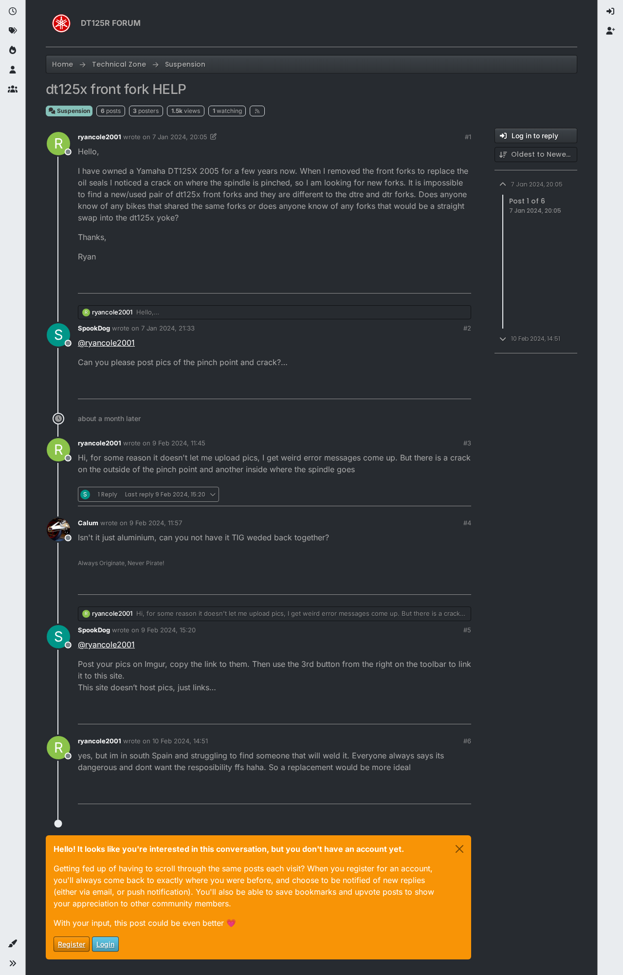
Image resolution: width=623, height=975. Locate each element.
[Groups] (12, 89)
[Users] (12, 70)
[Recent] (12, 11)
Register (71, 944)
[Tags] (12, 31)
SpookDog (94, 328)
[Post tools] (463, 281)
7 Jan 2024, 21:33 (168, 328)
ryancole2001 (99, 137)
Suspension (72, 110)
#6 (467, 741)
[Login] (610, 11)
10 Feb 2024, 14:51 (180, 741)
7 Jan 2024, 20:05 (179, 137)
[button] (12, 944)
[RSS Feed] (257, 111)
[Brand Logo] (61, 23)
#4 (467, 523)
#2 (467, 328)
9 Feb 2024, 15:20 (168, 630)
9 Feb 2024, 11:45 (178, 443)
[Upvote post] (409, 281)
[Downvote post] (443, 281)
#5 (467, 630)
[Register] (610, 31)
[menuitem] (610, 11)
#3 (467, 443)
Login (105, 944)
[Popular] (12, 50)
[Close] (459, 849)
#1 (468, 137)
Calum (88, 523)
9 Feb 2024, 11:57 (155, 523)
